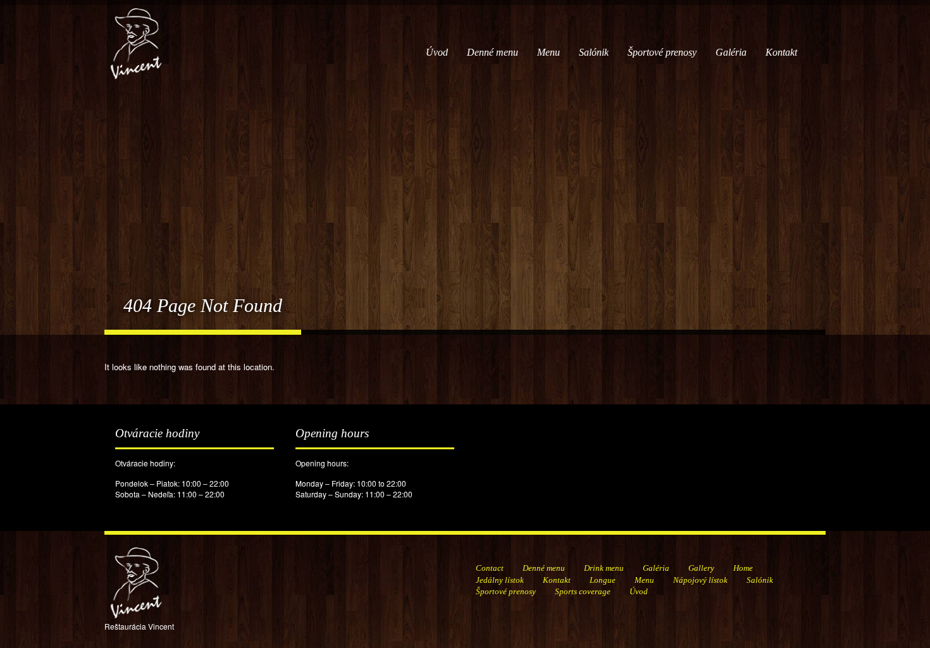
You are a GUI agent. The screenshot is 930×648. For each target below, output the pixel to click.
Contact (490, 568)
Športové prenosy (662, 52)
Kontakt (781, 52)
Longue (603, 580)
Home (743, 568)
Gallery (701, 568)
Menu (548, 52)
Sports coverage (583, 591)
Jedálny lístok (500, 580)
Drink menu (604, 568)
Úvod (437, 52)
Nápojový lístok (700, 580)
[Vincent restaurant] (136, 37)
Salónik (594, 52)
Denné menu (492, 52)
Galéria (731, 52)
